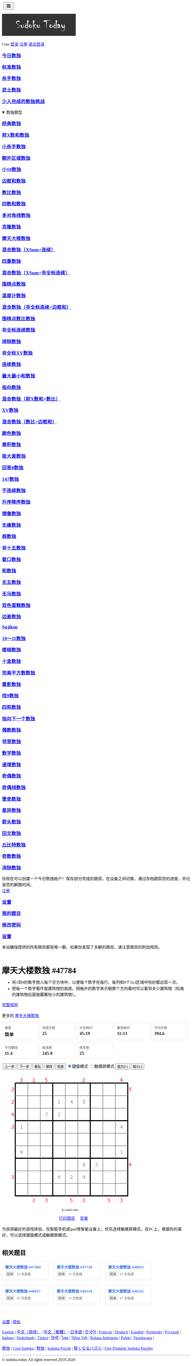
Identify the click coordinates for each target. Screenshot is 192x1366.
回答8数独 (13, 467)
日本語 (76, 1332)
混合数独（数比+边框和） (29, 421)
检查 (60, 1067)
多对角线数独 (16, 215)
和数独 (9, 570)
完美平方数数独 (18, 672)
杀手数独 (11, 78)
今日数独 (11, 55)
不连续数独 (14, 490)
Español (137, 1332)
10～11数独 (14, 638)
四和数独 (11, 707)
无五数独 (11, 582)
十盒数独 (11, 661)
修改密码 (11, 925)
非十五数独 (14, 548)
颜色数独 (11, 433)
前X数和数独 (15, 135)
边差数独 (11, 616)
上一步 (9, 1067)
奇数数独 (11, 856)
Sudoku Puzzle (59, 1348)
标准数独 (11, 67)
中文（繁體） (56, 1332)
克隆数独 (11, 227)
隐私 (17, 1322)
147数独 (10, 479)
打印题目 (67, 1218)
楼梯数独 (11, 649)
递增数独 (11, 764)
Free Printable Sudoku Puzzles (128, 1348)
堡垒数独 (11, 799)
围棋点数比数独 (18, 318)
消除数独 (11, 867)
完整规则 (10, 1005)
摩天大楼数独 (16, 238)
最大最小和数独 (18, 375)
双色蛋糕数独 (16, 605)
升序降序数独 (16, 502)
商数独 (9, 536)
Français (105, 1332)
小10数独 (11, 169)
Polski (125, 1338)
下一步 (24, 1067)
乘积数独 (11, 444)
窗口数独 (11, 559)
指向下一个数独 (18, 718)
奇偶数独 (11, 776)
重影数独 (11, 684)
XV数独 (10, 410)
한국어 (90, 1332)
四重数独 (11, 261)
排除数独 (11, 341)
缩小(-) (137, 1067)
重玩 (37, 1067)
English (8, 1332)
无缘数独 (11, 525)
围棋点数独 (14, 284)
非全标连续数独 (18, 330)
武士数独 (11, 90)
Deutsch (121, 1332)
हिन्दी (54, 1338)
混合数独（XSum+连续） (29, 249)
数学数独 (11, 753)
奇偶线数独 (14, 787)
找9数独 (10, 695)
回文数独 (11, 833)
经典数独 (11, 123)
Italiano (8, 1338)
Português (154, 1332)
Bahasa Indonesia (104, 1338)
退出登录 (36, 44)
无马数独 (11, 593)
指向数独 (11, 387)
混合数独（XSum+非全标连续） (36, 272)
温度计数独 (14, 295)
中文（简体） (29, 1332)
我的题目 (11, 913)
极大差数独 (14, 456)
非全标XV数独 (17, 353)
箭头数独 (11, 821)
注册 (24, 44)
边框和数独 (14, 181)
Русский (172, 1332)
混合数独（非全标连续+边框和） (36, 307)
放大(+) (122, 1067)
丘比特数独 (14, 845)
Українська (142, 1338)
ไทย (64, 1338)
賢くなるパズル (88, 1348)
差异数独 (11, 810)
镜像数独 (11, 513)
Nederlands (25, 1338)
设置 (7, 902)
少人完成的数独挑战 (23, 101)
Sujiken (10, 627)
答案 (84, 1218)
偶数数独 (11, 730)
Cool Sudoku (23, 1348)
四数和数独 (14, 203)
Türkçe (42, 1338)
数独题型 (14, 112)
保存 (49, 1067)
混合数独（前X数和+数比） (31, 399)
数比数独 (11, 192)
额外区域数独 (16, 158)
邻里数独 (11, 741)
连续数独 (11, 364)
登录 (14, 44)
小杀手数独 (14, 146)
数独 (6, 1348)
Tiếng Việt (79, 1338)
